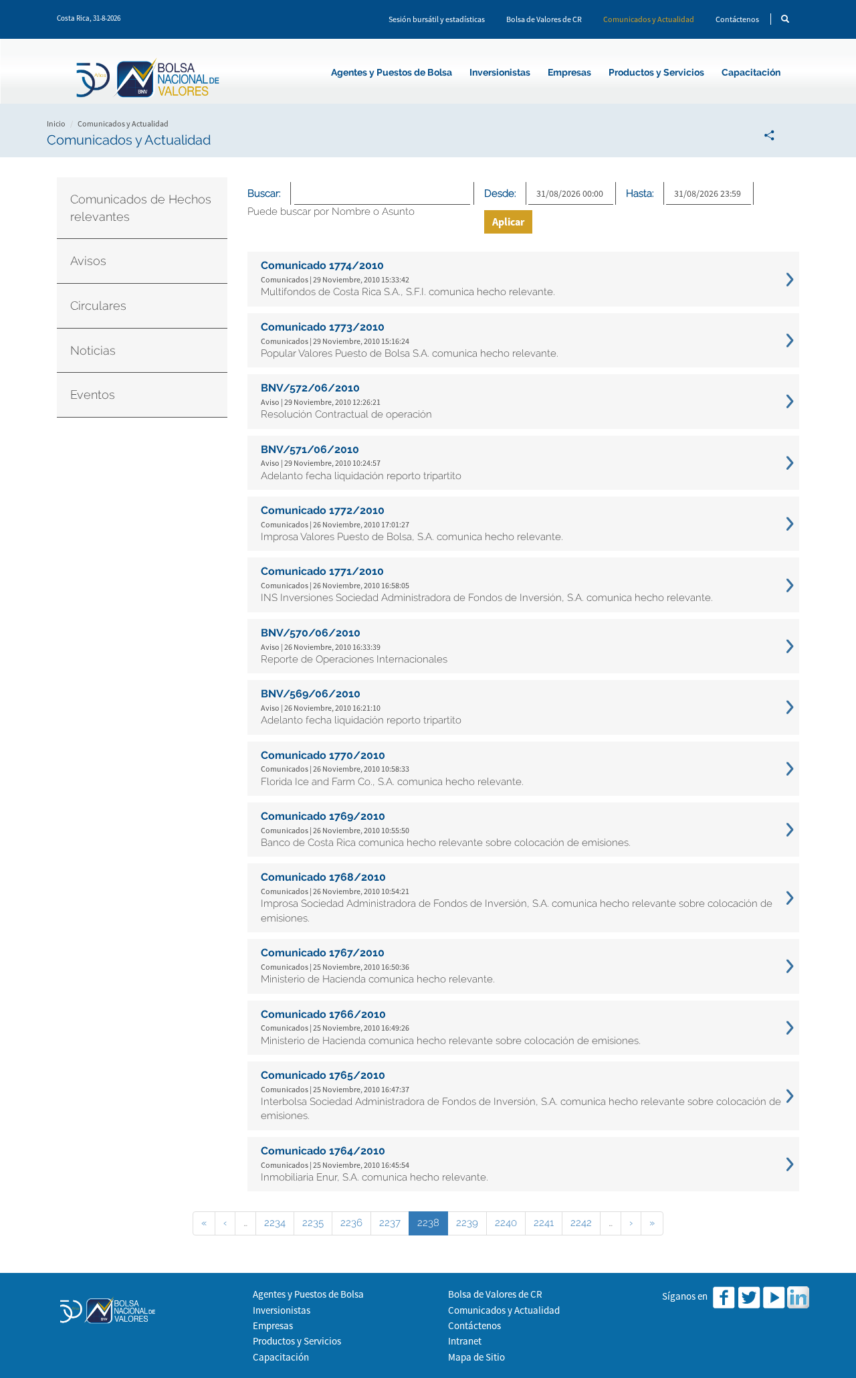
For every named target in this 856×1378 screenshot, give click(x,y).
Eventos (92, 394)
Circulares (98, 305)
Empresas (569, 72)
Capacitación (751, 72)
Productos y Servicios (656, 72)
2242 (581, 1223)
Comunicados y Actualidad (648, 19)
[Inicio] (150, 80)
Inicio (56, 123)
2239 (467, 1223)
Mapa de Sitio (476, 1357)
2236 (351, 1223)
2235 (313, 1223)
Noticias (93, 350)
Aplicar (508, 221)
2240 (506, 1223)
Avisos (88, 261)
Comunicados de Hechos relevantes (140, 208)
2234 (275, 1223)
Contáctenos (737, 19)
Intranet (464, 1340)
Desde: (500, 193)
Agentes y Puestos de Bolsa (391, 72)
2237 (390, 1223)
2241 (544, 1223)
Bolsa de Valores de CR (544, 19)
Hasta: (640, 193)
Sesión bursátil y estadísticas (437, 19)
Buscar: (264, 193)
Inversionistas (499, 72)
